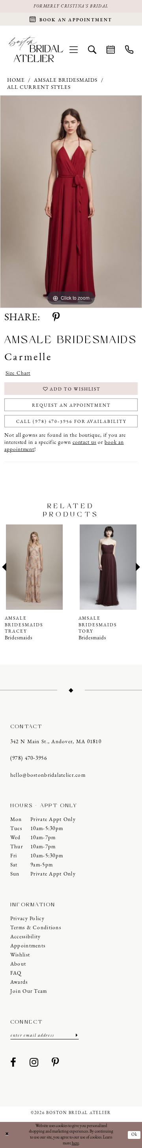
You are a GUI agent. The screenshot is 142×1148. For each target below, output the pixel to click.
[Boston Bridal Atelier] (36, 49)
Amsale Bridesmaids (65, 80)
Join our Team (28, 991)
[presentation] (34, 567)
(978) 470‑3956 (28, 758)
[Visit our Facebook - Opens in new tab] (13, 1063)
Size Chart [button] (18, 373)
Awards (19, 982)
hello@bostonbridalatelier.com (48, 775)
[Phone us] (129, 49)
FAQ (16, 973)
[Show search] (92, 49)
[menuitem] (73, 49)
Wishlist (20, 955)
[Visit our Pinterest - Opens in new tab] (56, 1063)
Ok (134, 1135)
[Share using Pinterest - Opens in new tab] (56, 317)
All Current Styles (39, 87)
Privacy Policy (27, 918)
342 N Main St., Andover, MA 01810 (55, 741)
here (75, 1143)
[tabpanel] (71, 202)
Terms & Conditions (35, 927)
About (18, 964)
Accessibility (25, 936)
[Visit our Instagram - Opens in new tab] (34, 1063)
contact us (85, 442)
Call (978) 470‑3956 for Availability (71, 421)
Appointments (27, 946)
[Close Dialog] (7, 1135)
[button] (73, 49)
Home (16, 80)
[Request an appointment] (110, 49)
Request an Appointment (71, 405)
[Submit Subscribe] (76, 1035)
